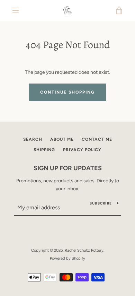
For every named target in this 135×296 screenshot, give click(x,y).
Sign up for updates (68, 168)
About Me (62, 139)
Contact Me (97, 139)
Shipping (44, 149)
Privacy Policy (82, 149)
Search (32, 139)
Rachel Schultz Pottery (84, 250)
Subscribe (101, 203)
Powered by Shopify (67, 258)
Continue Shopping (67, 92)
